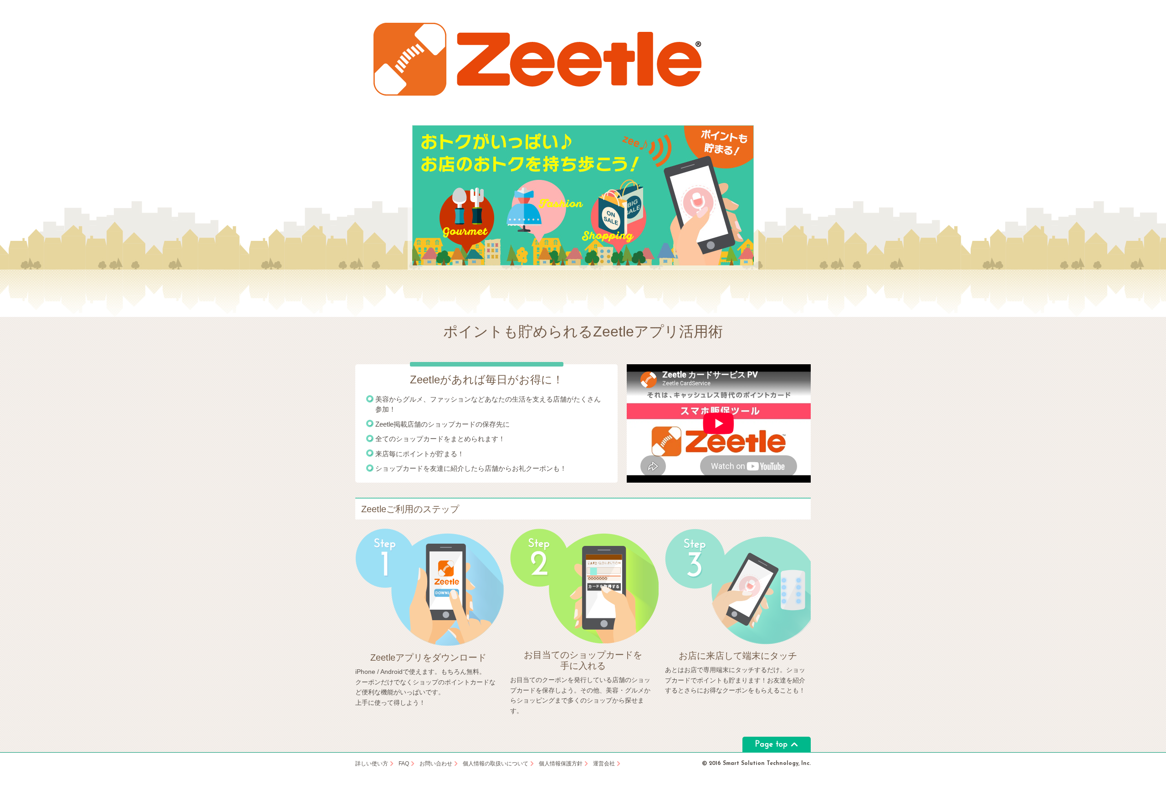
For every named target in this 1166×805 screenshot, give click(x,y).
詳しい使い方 (371, 764)
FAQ (404, 764)
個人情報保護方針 (561, 764)
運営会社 (604, 764)
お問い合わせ (435, 764)
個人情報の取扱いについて (495, 764)
